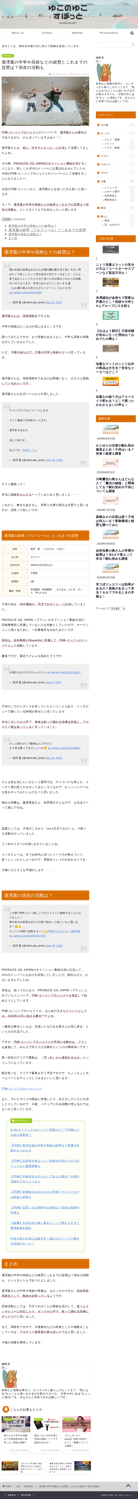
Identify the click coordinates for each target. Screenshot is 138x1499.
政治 (117, 208)
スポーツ (117, 164)
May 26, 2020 (53, 757)
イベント (119, 143)
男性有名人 (8, 56)
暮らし (117, 216)
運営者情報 (26, 1495)
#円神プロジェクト (58, 931)
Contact (47, 32)
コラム (117, 156)
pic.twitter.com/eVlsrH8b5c (64, 748)
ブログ (117, 173)
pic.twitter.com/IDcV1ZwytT (64, 672)
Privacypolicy (109, 32)
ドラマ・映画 (119, 148)
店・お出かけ (119, 224)
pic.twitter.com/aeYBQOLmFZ (27, 935)
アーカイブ (102, 608)
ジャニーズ (119, 187)
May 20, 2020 (53, 302)
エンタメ (117, 133)
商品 (119, 220)
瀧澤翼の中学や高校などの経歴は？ (32, 226)
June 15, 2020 (53, 945)
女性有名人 (119, 195)
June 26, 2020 (53, 460)
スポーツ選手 (119, 191)
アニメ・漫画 (119, 139)
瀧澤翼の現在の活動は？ (25, 234)
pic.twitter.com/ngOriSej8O (25, 292)
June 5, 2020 (53, 682)
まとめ (13, 238)
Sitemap (77, 32)
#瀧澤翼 (75, 931)
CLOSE (6, 219)
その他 (117, 125)
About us (18, 32)
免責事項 (12, 1495)
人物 (117, 181)
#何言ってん (30, 450)
